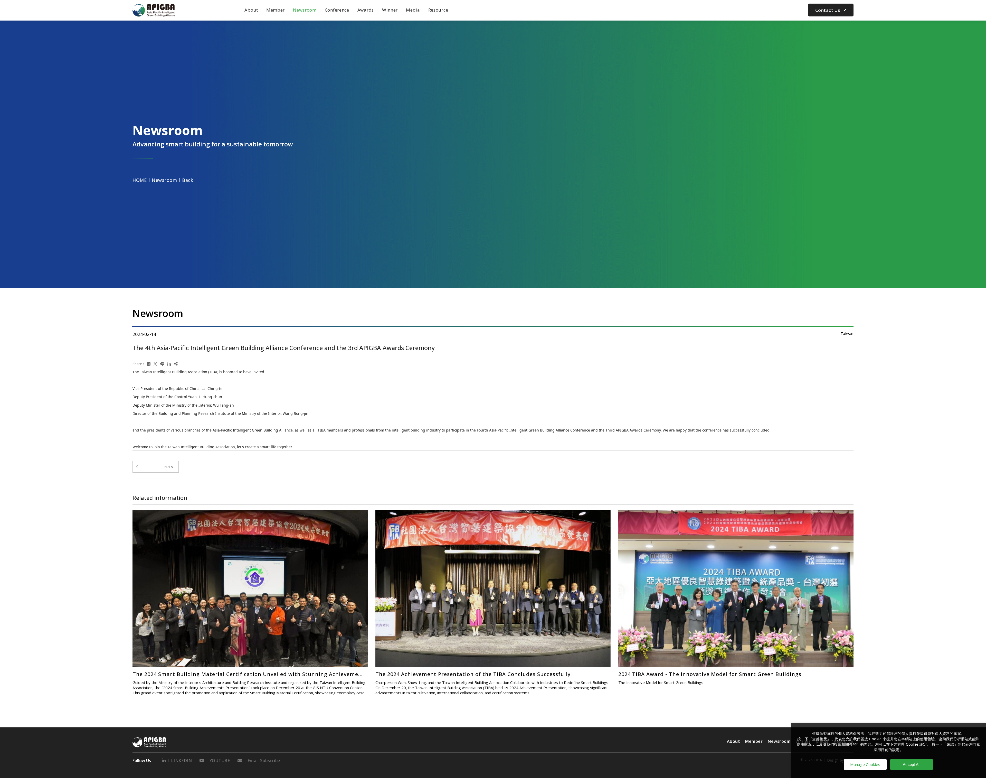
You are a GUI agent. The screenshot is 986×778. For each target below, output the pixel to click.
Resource (438, 10)
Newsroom (305, 10)
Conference (337, 10)
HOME (139, 180)
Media (413, 10)
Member (275, 10)
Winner (390, 10)
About (251, 10)
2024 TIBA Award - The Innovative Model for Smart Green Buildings (224, 674)
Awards (365, 10)
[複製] (176, 363)
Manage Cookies (865, 764)
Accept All (911, 764)
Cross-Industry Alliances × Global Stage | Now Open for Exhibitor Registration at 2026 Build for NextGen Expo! (769, 529)
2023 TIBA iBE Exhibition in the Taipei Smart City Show (450, 673)
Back (187, 180)
